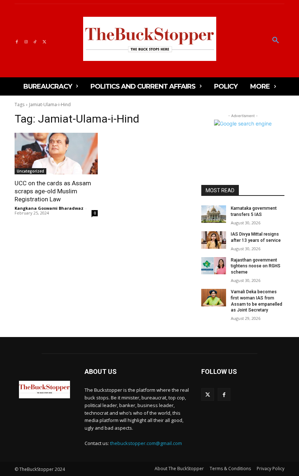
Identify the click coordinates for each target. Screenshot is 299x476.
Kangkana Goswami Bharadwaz (49, 208)
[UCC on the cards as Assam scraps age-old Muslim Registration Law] (56, 153)
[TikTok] (35, 40)
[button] (275, 40)
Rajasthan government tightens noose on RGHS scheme (255, 266)
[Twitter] (44, 40)
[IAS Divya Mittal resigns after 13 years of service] (213, 240)
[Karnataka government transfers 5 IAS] (213, 214)
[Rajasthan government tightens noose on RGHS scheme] (213, 266)
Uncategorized (30, 171)
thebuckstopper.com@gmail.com (146, 443)
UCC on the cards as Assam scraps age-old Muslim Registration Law (53, 191)
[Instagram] (25, 40)
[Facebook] (16, 40)
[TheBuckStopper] (149, 39)
